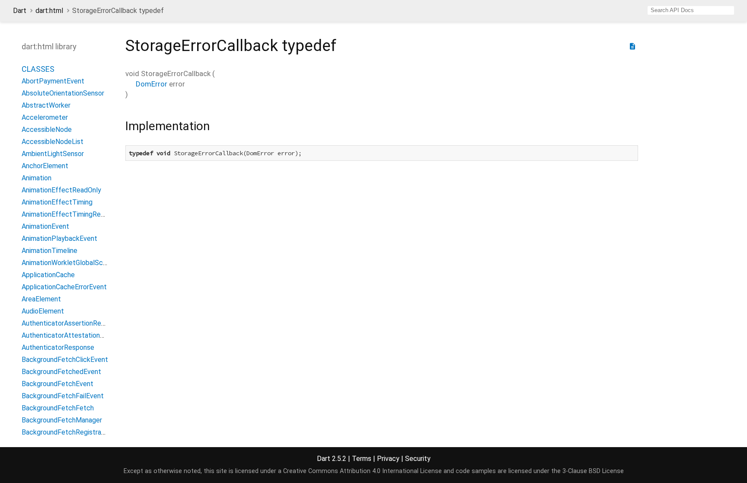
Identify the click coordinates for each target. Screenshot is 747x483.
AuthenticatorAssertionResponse (72, 323)
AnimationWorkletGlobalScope (68, 263)
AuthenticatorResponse (58, 347)
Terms (361, 458)
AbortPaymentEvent (53, 81)
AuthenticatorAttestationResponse (76, 335)
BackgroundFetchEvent (57, 384)
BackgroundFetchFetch (58, 408)
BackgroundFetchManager (62, 420)
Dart (19, 10)
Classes (38, 69)
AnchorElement (45, 166)
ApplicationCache (48, 275)
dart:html (49, 10)
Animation (36, 178)
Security (418, 458)
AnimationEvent (45, 226)
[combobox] (691, 10)
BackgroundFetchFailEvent (63, 396)
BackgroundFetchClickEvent (65, 359)
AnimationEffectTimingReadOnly (71, 214)
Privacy (388, 458)
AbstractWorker (46, 105)
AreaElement (41, 299)
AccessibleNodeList (52, 142)
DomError (151, 84)
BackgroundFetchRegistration (67, 432)
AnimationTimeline (49, 250)
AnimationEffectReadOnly (61, 190)
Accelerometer (45, 117)
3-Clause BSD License (593, 471)
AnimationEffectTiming (57, 202)
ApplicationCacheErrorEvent (64, 287)
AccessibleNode (47, 129)
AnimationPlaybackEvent (59, 238)
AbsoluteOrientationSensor (63, 93)
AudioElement (43, 311)
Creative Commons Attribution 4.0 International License (362, 471)
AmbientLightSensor (53, 154)
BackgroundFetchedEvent (61, 372)
